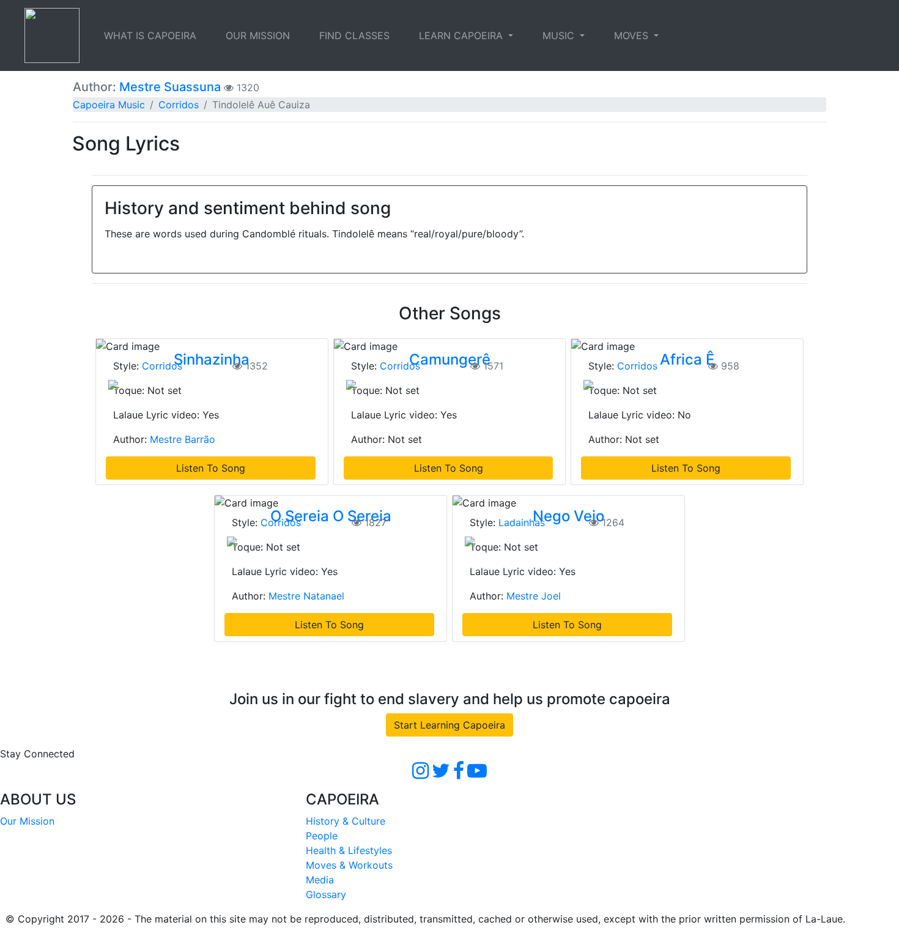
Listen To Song (210, 468)
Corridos (178, 104)
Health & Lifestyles (349, 850)
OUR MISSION (258, 35)
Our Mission (27, 821)
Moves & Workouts (349, 865)
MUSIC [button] (559, 35)
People (322, 836)
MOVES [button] (632, 35)
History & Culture (345, 821)
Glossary (326, 894)
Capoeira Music (109, 104)
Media (320, 880)
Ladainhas (521, 522)
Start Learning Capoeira (449, 725)
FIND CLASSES (354, 35)
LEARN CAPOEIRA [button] (462, 35)
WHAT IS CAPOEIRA (150, 35)
